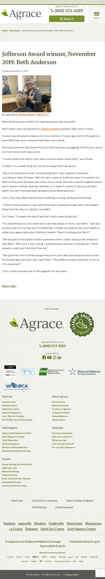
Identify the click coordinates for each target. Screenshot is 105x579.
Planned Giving (9, 475)
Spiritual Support (11, 443)
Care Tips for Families (13, 416)
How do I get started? (63, 443)
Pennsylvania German (62, 561)
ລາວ (74, 561)
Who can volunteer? (62, 436)
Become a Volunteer (62, 433)
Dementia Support (11, 412)
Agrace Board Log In (52, 546)
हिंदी (41, 561)
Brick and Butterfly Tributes (16, 478)
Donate (6, 458)
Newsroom (14, 30)
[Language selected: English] (52, 2)
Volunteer (57, 427)
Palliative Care (9, 405)
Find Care (7, 396)
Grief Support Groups (13, 436)
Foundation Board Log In (84, 541)
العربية (70, 557)
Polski (27, 557)
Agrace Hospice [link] (51, 128)
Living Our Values (61, 412)
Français (48, 561)
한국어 (44, 557)
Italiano (34, 561)
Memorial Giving (10, 471)
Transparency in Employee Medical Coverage (33, 541)
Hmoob (19, 557)
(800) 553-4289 (68, 10)
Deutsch (25, 561)
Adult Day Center (11, 409)
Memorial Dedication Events (16, 451)
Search (68, 19)
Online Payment (64, 507)
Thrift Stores (39, 507)
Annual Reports (60, 416)
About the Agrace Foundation (17, 464)
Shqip (81, 561)
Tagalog (53, 557)
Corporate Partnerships (14, 485)
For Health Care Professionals (17, 419)
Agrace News (58, 419)
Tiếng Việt (94, 557)
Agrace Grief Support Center (16, 433)
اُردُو (77, 557)
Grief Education (10, 440)
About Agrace (60, 396)
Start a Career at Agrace (80, 500)
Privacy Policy (72, 574)
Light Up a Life (9, 467)
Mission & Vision (60, 405)
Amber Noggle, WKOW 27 (34, 114)
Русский (62, 557)
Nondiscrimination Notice (53, 552)
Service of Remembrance (14, 447)
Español (10, 557)
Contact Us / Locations (44, 500)
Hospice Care (9, 402)
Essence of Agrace (61, 409)
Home (5, 30)
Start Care (17, 500)
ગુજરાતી (84, 557)
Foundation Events (11, 482)
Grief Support (9, 427)
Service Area (58, 402)
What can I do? (59, 440)
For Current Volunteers (64, 447)
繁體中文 (35, 557)
